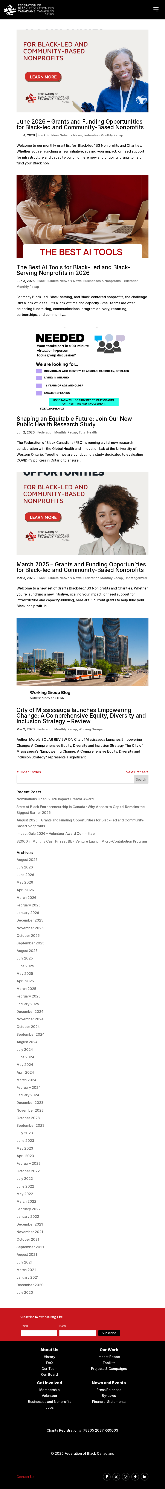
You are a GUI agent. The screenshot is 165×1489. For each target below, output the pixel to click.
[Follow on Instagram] (126, 1477)
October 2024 (28, 1026)
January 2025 (28, 1004)
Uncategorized (136, 578)
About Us (49, 1349)
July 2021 (24, 1262)
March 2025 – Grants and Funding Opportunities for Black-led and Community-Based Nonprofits (81, 567)
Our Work (109, 1349)
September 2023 (30, 1125)
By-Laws (109, 1395)
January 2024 (28, 1095)
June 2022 (25, 1186)
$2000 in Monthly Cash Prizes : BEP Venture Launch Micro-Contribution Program (82, 841)
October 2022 (28, 1171)
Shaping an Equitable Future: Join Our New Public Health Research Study (74, 421)
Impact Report (109, 1357)
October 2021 (28, 1239)
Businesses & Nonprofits (102, 281)
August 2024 (27, 1042)
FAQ (49, 1363)
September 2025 (30, 943)
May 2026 (25, 882)
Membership (49, 1390)
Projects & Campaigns (109, 1368)
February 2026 (29, 905)
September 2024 (30, 1034)
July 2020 (25, 1292)
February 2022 (29, 1209)
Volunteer (49, 1395)
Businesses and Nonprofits (49, 1401)
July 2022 (25, 1178)
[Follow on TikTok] (135, 1477)
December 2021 (30, 1224)
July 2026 (25, 867)
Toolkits (108, 1363)
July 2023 (25, 1133)
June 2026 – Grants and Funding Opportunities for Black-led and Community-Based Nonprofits (80, 124)
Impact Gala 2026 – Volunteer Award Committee (56, 833)
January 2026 (28, 913)
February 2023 (29, 1163)
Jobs (49, 1407)
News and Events (109, 1382)
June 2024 (25, 1057)
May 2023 (25, 1148)
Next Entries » (137, 772)
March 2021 (26, 1270)
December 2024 (30, 1011)
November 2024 (30, 1019)
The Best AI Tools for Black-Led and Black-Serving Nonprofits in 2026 (73, 270)
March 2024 (26, 1080)
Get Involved (49, 1382)
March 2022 (26, 1201)
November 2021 (30, 1232)
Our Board (49, 1374)
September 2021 (30, 1247)
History (49, 1357)
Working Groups (91, 729)
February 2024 (29, 1087)
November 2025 (30, 928)
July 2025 (25, 958)
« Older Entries (29, 772)
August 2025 (27, 951)
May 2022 (25, 1194)
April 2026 (25, 890)
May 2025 (25, 973)
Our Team (49, 1368)
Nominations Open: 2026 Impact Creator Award (55, 799)
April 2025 (25, 981)
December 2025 (30, 920)
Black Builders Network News (60, 135)
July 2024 (25, 1049)
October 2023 (28, 1118)
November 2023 (30, 1110)
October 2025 (28, 935)
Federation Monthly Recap (103, 135)
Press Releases (108, 1390)
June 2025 (25, 966)
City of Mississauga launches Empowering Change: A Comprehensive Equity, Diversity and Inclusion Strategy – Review (81, 716)
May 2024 (25, 1064)
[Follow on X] (116, 1477)
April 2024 (25, 1072)
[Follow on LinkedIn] (144, 1477)
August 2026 (27, 859)
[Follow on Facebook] (107, 1477)
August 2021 (27, 1254)
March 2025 (26, 988)
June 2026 (25, 875)
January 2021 (27, 1277)
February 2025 (29, 996)
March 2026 (26, 897)
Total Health (88, 432)
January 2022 (28, 1216)
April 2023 (25, 1156)
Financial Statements (108, 1401)
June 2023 (25, 1140)
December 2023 (30, 1102)
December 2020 (30, 1285)
